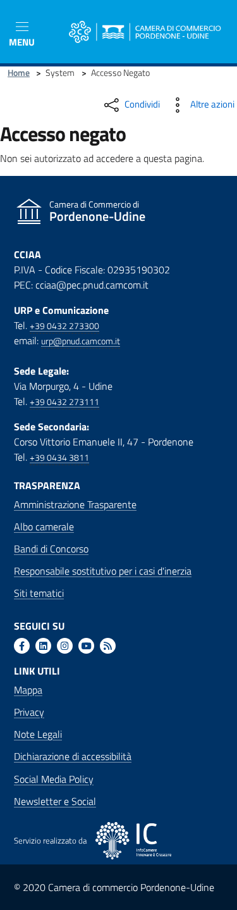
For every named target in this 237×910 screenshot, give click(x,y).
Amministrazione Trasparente (75, 504)
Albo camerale (44, 526)
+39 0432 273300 (64, 326)
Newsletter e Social (55, 801)
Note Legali (38, 734)
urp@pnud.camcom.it (80, 341)
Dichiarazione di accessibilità (72, 756)
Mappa (28, 689)
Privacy (29, 712)
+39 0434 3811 (59, 457)
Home (19, 73)
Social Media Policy (54, 779)
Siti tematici (39, 593)
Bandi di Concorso (51, 548)
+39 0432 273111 (64, 402)
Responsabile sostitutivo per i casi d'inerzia (102, 570)
